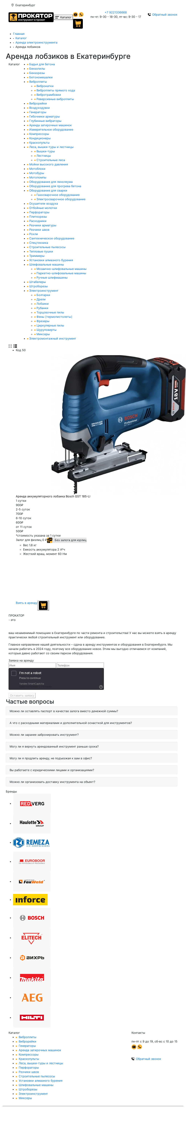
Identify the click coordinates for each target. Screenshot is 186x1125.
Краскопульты (39, 142)
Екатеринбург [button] (25, 5)
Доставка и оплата (90, 5)
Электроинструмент (43, 290)
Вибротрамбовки (49, 95)
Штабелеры (37, 282)
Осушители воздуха (43, 203)
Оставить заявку (22, 695)
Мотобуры (36, 173)
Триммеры (37, 256)
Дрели (41, 299)
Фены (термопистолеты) (54, 317)
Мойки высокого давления (48, 164)
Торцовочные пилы (50, 312)
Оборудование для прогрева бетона (55, 186)
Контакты (144, 5)
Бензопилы (37, 68)
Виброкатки (45, 86)
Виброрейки (38, 103)
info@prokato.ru (164, 5)
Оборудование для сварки (48, 190)
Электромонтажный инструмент (52, 338)
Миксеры (43, 334)
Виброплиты (38, 81)
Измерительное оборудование (51, 129)
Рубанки (42, 308)
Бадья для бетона (42, 64)
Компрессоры (39, 134)
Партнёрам (126, 5)
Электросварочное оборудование (61, 199)
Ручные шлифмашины (52, 277)
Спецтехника (38, 243)
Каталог (21, 38)
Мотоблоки (37, 169)
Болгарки (43, 295)
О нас (111, 5)
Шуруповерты (46, 330)
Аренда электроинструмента (36, 42)
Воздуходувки (39, 108)
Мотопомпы (37, 177)
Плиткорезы (38, 216)
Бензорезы (37, 73)
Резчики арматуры (42, 225)
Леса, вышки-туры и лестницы (51, 147)
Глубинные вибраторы (45, 121)
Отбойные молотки (43, 208)
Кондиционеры (40, 138)
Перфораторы (39, 212)
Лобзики (43, 303)
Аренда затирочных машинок (50, 125)
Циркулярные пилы (50, 325)
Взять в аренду (26, 603)
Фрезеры (43, 321)
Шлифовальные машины (46, 264)
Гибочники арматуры (44, 116)
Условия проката (62, 5)
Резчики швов (39, 229)
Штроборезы (38, 286)
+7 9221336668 (116, 12)
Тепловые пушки (41, 251)
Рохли (33, 234)
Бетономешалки (41, 77)
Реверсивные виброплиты (55, 99)
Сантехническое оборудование (51, 238)
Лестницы (44, 155)
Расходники (37, 221)
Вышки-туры (46, 151)
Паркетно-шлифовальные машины (61, 273)
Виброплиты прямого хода (56, 90)
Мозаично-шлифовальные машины (61, 269)
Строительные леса (51, 160)
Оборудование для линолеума (51, 182)
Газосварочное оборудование (58, 195)
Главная (19, 34)
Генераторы (37, 112)
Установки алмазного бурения (51, 260)
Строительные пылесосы (47, 247)
